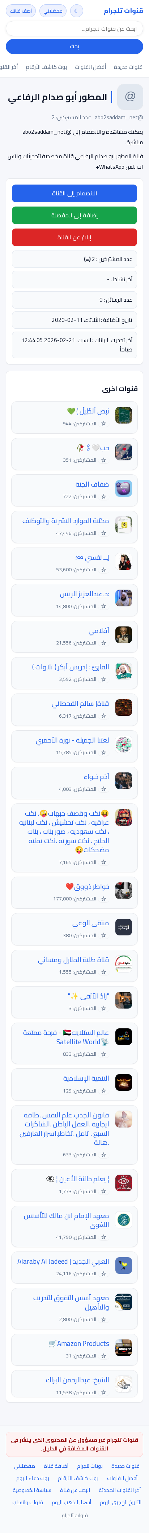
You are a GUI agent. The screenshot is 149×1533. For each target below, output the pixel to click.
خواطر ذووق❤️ (87, 886)
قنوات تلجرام (123, 11)
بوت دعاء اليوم (32, 1478)
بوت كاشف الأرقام (46, 67)
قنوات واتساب (27, 1502)
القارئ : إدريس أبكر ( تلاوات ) (70, 667)
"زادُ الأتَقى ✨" (88, 996)
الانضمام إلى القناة (74, 193)
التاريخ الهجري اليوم (120, 1502)
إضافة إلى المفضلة (74, 215)
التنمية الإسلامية (86, 1078)
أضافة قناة (56, 1466)
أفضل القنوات (90, 67)
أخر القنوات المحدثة (120, 1490)
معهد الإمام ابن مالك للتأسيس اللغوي (66, 1220)
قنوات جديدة (128, 67)
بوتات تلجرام (90, 1466)
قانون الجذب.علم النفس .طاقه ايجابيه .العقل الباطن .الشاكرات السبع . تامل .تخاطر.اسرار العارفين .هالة (64, 1129)
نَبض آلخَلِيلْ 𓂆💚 (88, 411)
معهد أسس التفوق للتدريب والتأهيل (71, 1302)
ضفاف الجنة (92, 484)
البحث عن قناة (75, 1490)
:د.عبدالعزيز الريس (84, 593)
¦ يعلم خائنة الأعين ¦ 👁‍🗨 (77, 1178)
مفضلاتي (53, 10)
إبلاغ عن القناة (74, 237)
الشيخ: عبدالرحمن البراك (77, 1379)
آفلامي (99, 630)
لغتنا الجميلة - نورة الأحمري (72, 740)
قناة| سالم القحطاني (80, 703)
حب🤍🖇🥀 (92, 447)
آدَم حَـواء (96, 776)
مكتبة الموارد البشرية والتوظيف (65, 520)
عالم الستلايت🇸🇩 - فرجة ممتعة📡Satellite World (66, 1037)
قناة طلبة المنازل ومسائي (73, 959)
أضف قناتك (21, 10)
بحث (74, 46)
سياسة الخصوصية (32, 1490)
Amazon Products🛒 (78, 1343)
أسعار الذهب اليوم (71, 1502)
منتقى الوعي (90, 922)
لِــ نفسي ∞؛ (92, 557)
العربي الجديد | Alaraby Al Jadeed (63, 1261)
